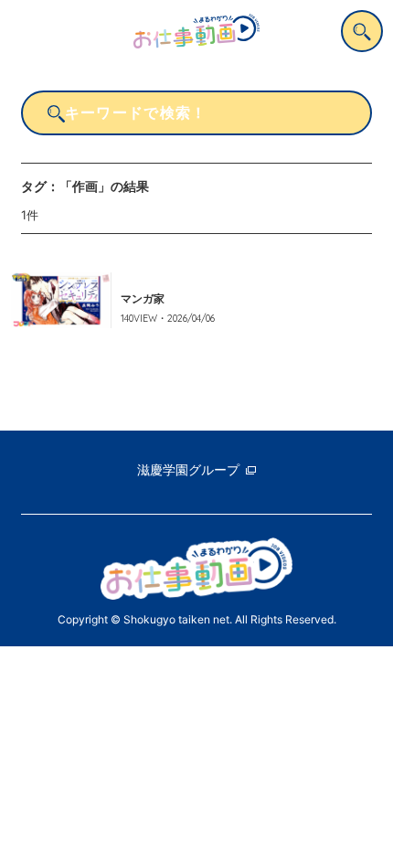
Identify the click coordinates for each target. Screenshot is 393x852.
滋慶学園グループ (188, 469)
